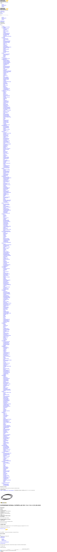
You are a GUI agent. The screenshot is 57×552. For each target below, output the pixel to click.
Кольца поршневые (6, 31)
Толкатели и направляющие (7, 71)
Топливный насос (5, 240)
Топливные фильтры (6, 483)
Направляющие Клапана (6, 41)
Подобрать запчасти (3, 489)
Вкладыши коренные (6, 51)
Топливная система (6, 101)
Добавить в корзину (8, 515)
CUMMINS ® (3, 90)
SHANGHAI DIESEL (5, 445)
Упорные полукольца (6, 262)
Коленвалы (4, 50)
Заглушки (4, 164)
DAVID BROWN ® (4, 125)
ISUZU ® (3, 213)
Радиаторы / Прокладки (6, 61)
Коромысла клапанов (6, 67)
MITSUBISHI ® (4, 375)
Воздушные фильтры (6, 485)
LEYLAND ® (4, 340)
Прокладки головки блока (6, 449)
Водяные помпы (5, 104)
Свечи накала (5, 256)
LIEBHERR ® (4, 346)
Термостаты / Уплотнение (6, 293)
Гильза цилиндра (5, 46)
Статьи (3, 6)
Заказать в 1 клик (3, 515)
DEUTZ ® (3, 131)
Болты (4, 68)
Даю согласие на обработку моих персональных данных (8, 550)
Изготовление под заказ (6, 58)
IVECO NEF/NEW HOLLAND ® (6, 231)
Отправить (2, 551)
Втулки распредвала (6, 28)
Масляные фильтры (6, 484)
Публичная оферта (2, 543)
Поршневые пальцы (6, 79)
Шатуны (4, 55)
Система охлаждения (6, 167)
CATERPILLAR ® (4, 59)
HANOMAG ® (4, 176)
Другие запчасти (4, 57)
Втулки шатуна (5, 44)
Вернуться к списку (3, 528)
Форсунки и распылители (6, 40)
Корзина (1, 13)
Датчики (4, 74)
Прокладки (4, 215)
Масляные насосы (5, 38)
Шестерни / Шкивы (6, 122)
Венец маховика (5, 94)
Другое (4, 30)
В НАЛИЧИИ (4, 27)
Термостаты (5, 35)
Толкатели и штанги (6, 312)
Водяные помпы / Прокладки (7, 36)
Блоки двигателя (5, 85)
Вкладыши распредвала (6, 66)
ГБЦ (4, 76)
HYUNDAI (3, 37)
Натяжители (5, 91)
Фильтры (4, 96)
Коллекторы (5, 430)
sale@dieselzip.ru (2, 21)
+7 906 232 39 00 (2, 536)
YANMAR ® (3, 461)
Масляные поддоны (6, 105)
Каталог (3, 4)
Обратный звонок (3, 23)
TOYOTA (3, 26)
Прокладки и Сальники (6, 42)
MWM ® (3, 391)
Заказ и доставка (4, 540)
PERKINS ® (3, 412)
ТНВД (4, 99)
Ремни (4, 84)
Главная (1, 490)
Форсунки (4, 338)
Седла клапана (5, 69)
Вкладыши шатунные (6, 34)
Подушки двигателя (6, 139)
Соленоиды (4, 80)
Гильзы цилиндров (5, 54)
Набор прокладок (5, 448)
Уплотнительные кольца (6, 88)
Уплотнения (5, 29)
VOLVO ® (3, 452)
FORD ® (3, 168)
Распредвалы (5, 64)
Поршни (4, 32)
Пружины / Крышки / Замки (7, 81)
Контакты (3, 18)
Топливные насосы (5, 121)
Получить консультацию (3, 522)
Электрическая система (6, 124)
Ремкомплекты (5, 155)
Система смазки (5, 87)
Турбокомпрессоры (5, 89)
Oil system (4, 362)
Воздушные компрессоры (6, 108)
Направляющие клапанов (6, 389)
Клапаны (4, 52)
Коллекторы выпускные (6, 116)
